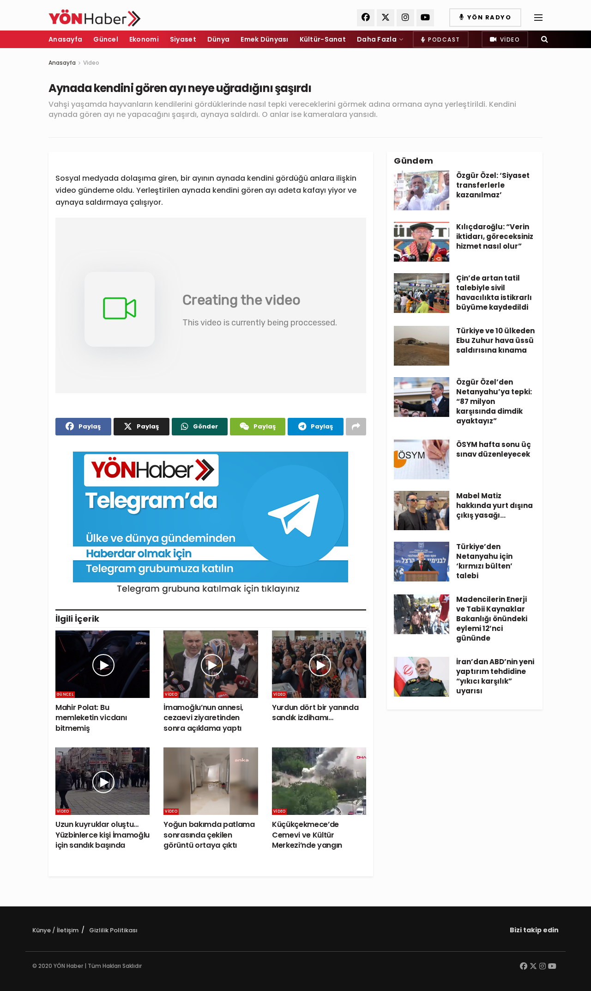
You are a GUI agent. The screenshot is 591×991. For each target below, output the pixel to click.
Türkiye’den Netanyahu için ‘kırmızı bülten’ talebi (484, 561)
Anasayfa (65, 39)
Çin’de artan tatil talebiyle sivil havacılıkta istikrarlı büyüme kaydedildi (494, 292)
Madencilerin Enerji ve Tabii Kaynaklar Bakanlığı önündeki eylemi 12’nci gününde (491, 618)
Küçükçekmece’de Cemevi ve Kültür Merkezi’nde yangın (307, 834)
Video (509, 39)
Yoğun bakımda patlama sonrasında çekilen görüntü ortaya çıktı (208, 834)
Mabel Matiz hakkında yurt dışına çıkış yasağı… (494, 505)
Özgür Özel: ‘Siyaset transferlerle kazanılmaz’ (493, 185)
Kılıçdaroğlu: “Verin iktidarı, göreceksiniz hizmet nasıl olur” (494, 236)
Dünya (218, 39)
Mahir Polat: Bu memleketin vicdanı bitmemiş (91, 718)
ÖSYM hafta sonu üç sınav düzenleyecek (493, 449)
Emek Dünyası (264, 39)
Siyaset (183, 39)
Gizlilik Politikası (113, 930)
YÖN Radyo (488, 17)
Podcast (443, 39)
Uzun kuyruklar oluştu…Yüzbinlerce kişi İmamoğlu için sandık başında (102, 834)
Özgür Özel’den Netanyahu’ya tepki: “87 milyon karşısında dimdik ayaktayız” (494, 401)
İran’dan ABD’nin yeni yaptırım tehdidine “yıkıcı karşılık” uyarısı (495, 676)
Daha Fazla (377, 39)
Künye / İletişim (55, 930)
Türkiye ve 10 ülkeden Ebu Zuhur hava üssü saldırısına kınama (495, 340)
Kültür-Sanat (323, 39)
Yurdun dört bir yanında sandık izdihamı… (315, 712)
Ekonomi (144, 39)
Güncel (105, 39)
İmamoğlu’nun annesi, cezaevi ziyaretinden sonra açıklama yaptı (203, 718)
